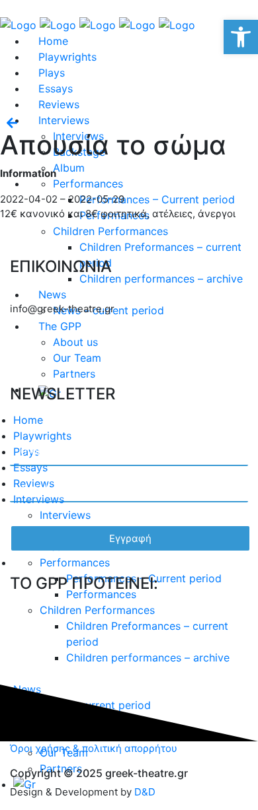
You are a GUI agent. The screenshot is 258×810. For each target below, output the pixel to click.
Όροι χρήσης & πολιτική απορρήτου (93, 748)
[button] (241, 37)
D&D (144, 792)
